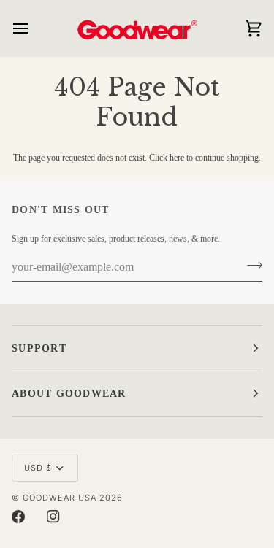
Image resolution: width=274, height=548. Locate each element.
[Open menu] (34, 28)
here (177, 158)
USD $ (38, 468)
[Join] (250, 265)
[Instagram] (53, 516)
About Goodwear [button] (69, 393)
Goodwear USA (59, 498)
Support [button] (39, 348)
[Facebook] (18, 516)
